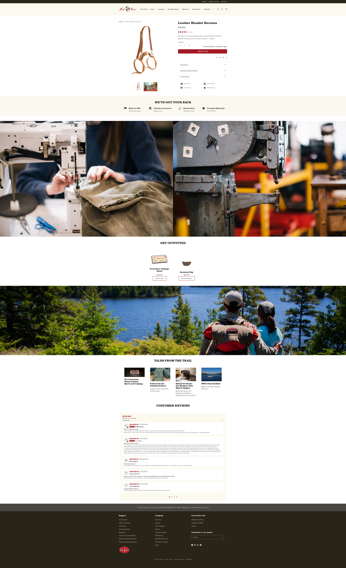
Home (121, 22)
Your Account (123, 519)
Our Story (158, 519)
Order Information (124, 523)
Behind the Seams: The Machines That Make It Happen (184, 386)
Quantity (181, 42)
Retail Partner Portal (161, 538)
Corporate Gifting (160, 532)
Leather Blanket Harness (197, 23)
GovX (157, 545)
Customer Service (124, 529)
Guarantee (122, 532)
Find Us (157, 529)
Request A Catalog (197, 519)
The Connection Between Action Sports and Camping (133, 381)
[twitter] (219, 57)
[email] (225, 57)
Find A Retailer (160, 526)
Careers (157, 523)
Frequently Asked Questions (128, 542)
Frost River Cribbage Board (159, 270)
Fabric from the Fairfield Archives (158, 385)
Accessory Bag (186, 272)
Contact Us (122, 526)
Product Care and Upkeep (127, 535)
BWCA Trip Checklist (210, 384)
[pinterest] (222, 57)
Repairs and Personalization (128, 538)
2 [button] (171, 497)
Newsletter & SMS (197, 523)
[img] (134, 424)
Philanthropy (159, 535)
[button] (153, 9)
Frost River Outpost (161, 542)
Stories (193, 526)
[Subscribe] (222, 537)
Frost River (161, 559)
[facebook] (216, 57)
